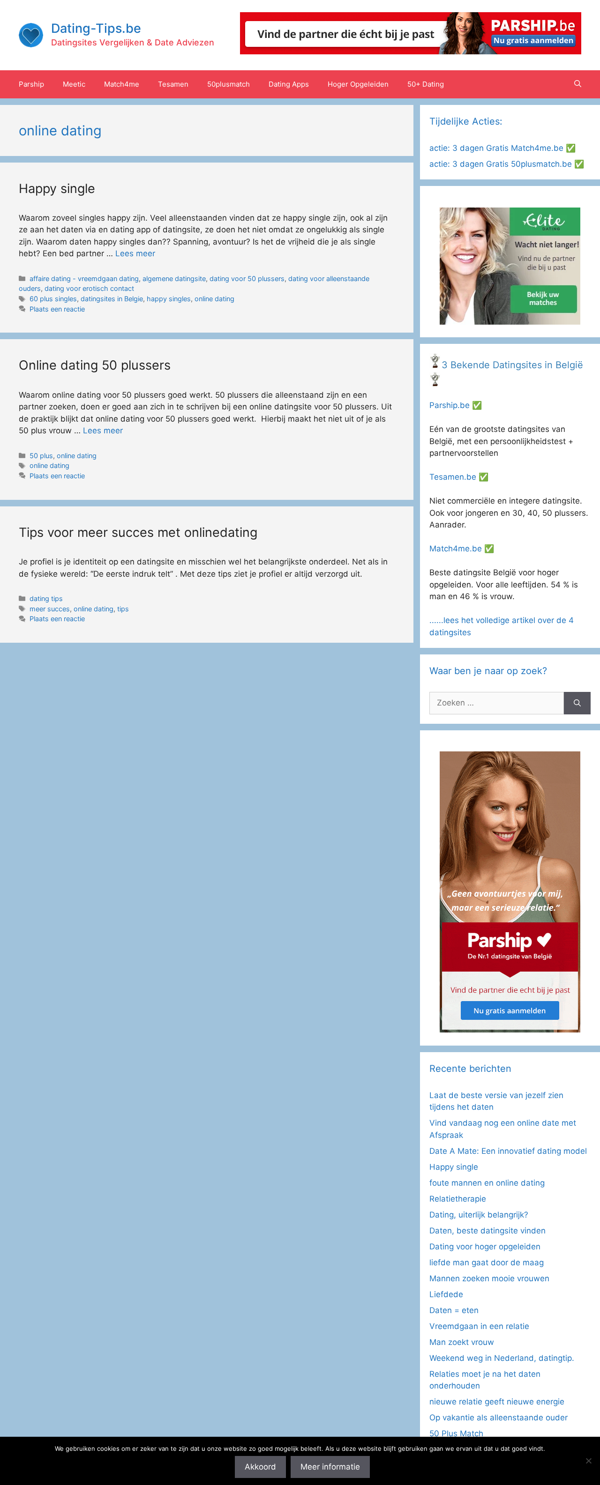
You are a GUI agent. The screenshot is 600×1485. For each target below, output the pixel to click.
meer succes (50, 609)
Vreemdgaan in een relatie (479, 1326)
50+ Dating (425, 84)
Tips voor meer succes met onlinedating (138, 532)
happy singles (169, 299)
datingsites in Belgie (112, 299)
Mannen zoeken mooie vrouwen (489, 1278)
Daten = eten (454, 1310)
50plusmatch (228, 84)
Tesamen (173, 84)
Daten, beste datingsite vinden (487, 1230)
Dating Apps (289, 84)
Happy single (57, 188)
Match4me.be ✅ (461, 548)
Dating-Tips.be (96, 28)
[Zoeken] (577, 703)
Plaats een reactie (57, 309)
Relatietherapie (457, 1198)
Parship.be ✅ (455, 405)
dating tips (46, 598)
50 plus (41, 456)
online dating (214, 299)
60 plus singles (53, 299)
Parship (31, 84)
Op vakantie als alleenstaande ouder (498, 1417)
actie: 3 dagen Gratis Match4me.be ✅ (502, 148)
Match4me (121, 84)
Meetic (74, 84)
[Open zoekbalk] (578, 84)
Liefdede (446, 1294)
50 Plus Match (456, 1433)
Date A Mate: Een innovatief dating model (508, 1151)
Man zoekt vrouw (461, 1342)
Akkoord (260, 1466)
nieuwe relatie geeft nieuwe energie (496, 1401)
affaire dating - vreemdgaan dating (84, 278)
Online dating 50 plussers (95, 365)
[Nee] (588, 1460)
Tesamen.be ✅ (458, 477)
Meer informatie (330, 1466)
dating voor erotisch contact (89, 288)
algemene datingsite (174, 278)
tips (123, 609)
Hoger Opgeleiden (358, 84)
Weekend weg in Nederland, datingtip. (501, 1358)
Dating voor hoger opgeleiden (484, 1246)
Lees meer (135, 253)
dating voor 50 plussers (247, 278)
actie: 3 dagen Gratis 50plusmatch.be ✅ (506, 164)
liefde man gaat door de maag (486, 1262)
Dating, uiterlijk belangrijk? (478, 1214)
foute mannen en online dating (487, 1183)
